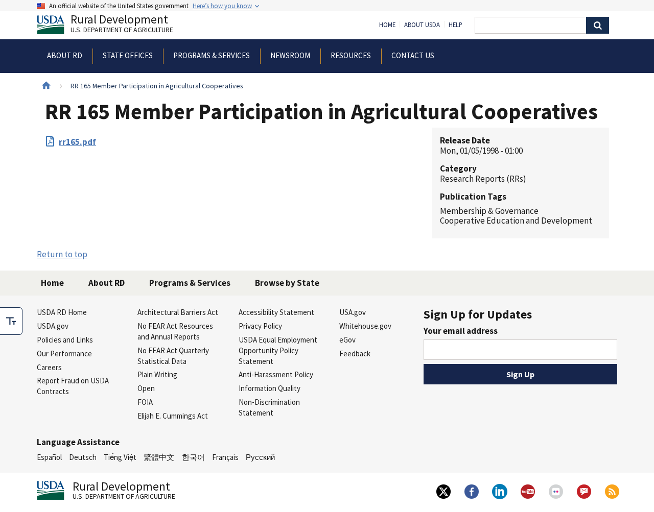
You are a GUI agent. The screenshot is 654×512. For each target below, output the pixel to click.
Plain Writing (157, 374)
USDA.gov (52, 326)
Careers (49, 367)
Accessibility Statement (276, 312)
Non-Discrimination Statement (269, 407)
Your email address (461, 330)
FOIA (145, 402)
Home (387, 25)
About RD (106, 282)
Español (49, 457)
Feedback (354, 353)
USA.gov (352, 312)
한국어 (193, 457)
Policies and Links (65, 340)
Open (146, 388)
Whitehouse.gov (365, 326)
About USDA (422, 25)
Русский (260, 457)
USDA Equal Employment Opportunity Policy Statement (278, 350)
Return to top (62, 254)
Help (455, 25)
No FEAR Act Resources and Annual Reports (175, 331)
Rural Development (122, 24)
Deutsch (83, 457)
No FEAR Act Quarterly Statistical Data (173, 356)
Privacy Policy (260, 326)
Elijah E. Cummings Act (172, 416)
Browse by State (287, 282)
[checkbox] (11, 321)
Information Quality (269, 388)
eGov (347, 340)
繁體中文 (159, 457)
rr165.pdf (77, 142)
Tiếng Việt (120, 457)
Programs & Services (189, 282)
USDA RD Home (62, 312)
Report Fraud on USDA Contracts (73, 386)
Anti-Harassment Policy (276, 374)
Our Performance (64, 353)
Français (225, 457)
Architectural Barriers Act (177, 312)
